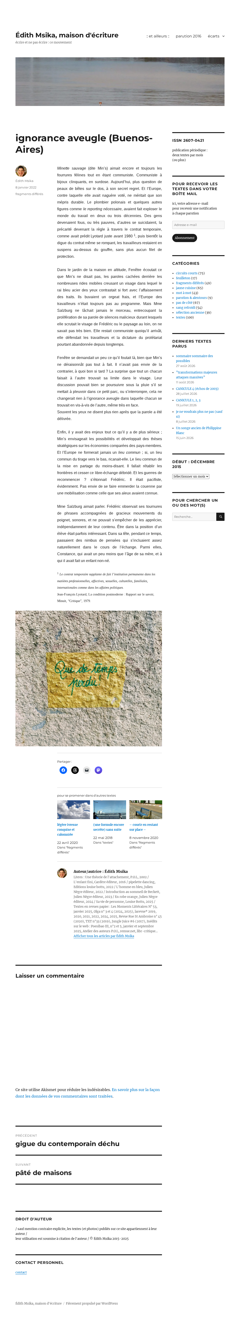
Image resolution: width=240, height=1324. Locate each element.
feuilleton (183, 278)
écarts (213, 36)
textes (180, 317)
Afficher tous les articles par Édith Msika (104, 936)
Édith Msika (24, 181)
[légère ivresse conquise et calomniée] (73, 809)
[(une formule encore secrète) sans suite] (109, 809)
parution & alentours (191, 298)
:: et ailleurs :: (157, 36)
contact (21, 1272)
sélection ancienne (190, 313)
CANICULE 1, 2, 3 (188, 400)
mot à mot (183, 293)
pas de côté (184, 303)
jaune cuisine (186, 288)
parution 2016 (188, 36)
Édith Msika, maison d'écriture (67, 35)
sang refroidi (185, 308)
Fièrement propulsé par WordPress (92, 1304)
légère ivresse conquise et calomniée (67, 830)
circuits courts (187, 273)
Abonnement (185, 238)
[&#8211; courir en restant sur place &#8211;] (145, 809)
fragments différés (29, 194)
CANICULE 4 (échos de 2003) (197, 389)
